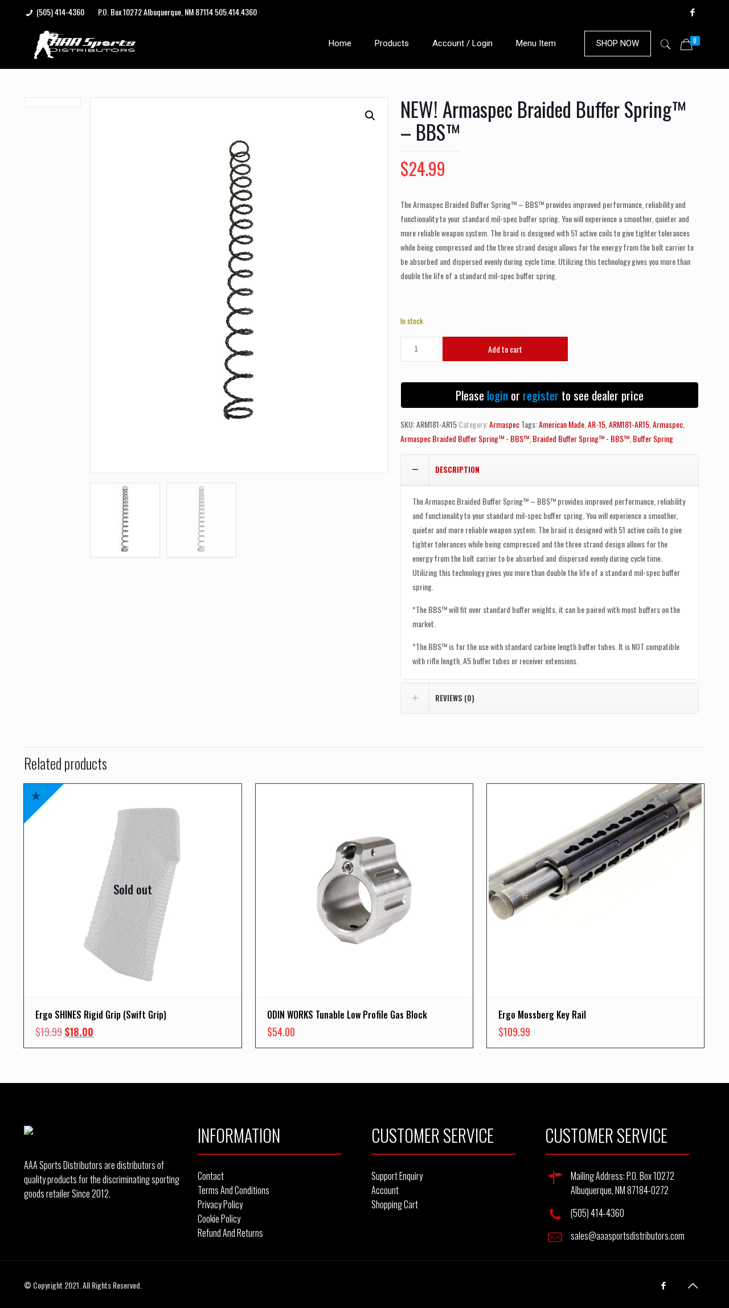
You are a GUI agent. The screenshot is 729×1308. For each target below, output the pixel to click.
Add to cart (505, 349)
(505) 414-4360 (60, 12)
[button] (370, 115)
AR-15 (596, 424)
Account (385, 1190)
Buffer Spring (653, 438)
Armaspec (504, 424)
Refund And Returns (230, 1233)
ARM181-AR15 (629, 424)
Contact (211, 1176)
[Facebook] (693, 11)
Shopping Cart (394, 1204)
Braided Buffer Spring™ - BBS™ (581, 438)
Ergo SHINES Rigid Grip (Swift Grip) (100, 1014)
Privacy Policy (220, 1204)
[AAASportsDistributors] (85, 43)
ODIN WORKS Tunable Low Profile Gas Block (347, 1014)
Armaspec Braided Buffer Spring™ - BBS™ (464, 438)
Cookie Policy (219, 1218)
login (497, 395)
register (541, 395)
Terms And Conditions (233, 1190)
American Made (561, 424)
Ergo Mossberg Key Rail (542, 1014)
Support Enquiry (397, 1176)
